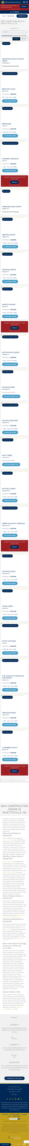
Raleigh (4, 1009)
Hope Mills (8, 929)
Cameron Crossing (10, 159)
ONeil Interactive (17, 1138)
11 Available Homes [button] (10, 724)
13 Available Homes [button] (10, 281)
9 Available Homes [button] (10, 618)
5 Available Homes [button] (10, 535)
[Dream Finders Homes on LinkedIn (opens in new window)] (10, 1099)
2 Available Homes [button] (10, 101)
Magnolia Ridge (9, 270)
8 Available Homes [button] (10, 500)
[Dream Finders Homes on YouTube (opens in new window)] (18, 1099)
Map (25, 38)
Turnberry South (9, 748)
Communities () (6, 35)
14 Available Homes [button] (10, 246)
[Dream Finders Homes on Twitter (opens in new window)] (15, 1099)
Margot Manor (8, 304)
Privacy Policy (5, 1114)
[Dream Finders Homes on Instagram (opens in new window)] (12, 1099)
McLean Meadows (10, 420)
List (17, 38)
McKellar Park (8, 387)
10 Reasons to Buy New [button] (13, 1078)
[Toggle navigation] (24, 2)
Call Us (15, 1094)
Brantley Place (8, 89)
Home (4, 16)
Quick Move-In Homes (20, 35)
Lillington (23, 927)
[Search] (27, 2)
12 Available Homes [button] (10, 135)
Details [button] (24, 6)
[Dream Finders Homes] (11, 2)
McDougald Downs (10, 352)
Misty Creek (7, 455)
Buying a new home (8, 861)
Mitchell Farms (8, 489)
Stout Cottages (9, 641)
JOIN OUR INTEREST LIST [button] (11, 396)
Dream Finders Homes (8, 840)
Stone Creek (7, 606)
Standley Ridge (8, 571)
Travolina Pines (9, 713)
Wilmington (19, 1007)
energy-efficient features (9, 872)
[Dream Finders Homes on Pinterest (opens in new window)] (21, 1099)
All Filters (14, 12)
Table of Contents (16, 1116)
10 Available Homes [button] (10, 364)
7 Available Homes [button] (10, 583)
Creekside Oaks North (11, 206)
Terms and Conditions (15, 1114)
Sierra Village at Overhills (13, 523)
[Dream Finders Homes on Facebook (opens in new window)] (7, 1099)
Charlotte (11, 1009)
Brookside (6, 124)
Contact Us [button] (22, 16)
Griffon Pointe (8, 235)
